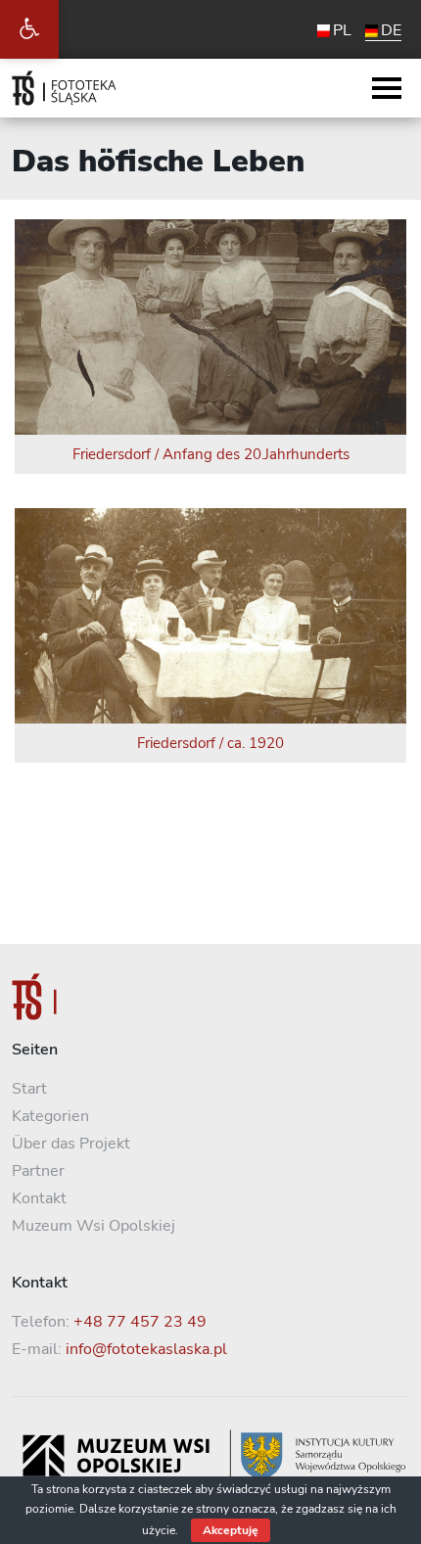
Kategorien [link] (50, 1116)
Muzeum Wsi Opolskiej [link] (93, 1226)
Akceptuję (230, 1530)
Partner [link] (38, 1171)
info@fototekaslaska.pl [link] (146, 1349)
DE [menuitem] (391, 30)
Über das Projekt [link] (71, 1143)
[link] (29, 29)
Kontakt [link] (39, 1198)
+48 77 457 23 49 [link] (140, 1322)
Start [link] (29, 1089)
